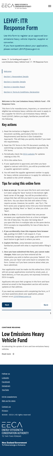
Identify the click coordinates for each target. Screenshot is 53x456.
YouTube (5, 390)
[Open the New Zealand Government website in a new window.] (26, 444)
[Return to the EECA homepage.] (16, 6)
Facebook (6, 382)
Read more (6, 354)
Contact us (6, 406)
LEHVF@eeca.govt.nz (22, 296)
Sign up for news (8, 401)
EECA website (29, 154)
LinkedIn (5, 378)
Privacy (5, 410)
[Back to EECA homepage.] (26, 429)
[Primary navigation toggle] (49, 6)
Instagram (6, 386)
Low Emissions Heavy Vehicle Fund (23, 337)
